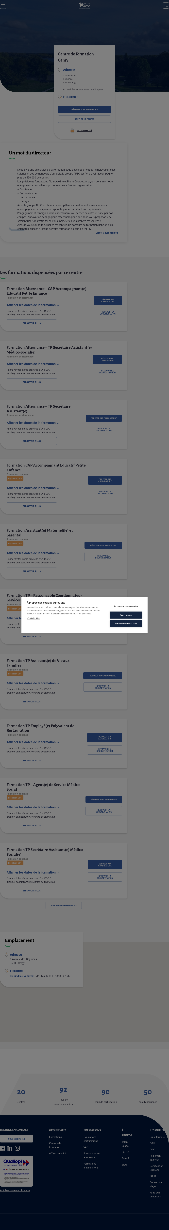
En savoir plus (33, 617)
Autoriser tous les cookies (126, 624)
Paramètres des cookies (126, 606)
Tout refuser (126, 615)
